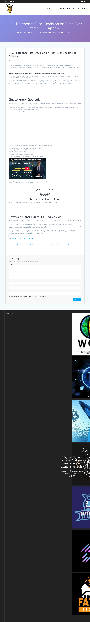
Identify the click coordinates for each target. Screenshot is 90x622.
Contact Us (50, 8)
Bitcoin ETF (14, 238)
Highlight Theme (77, 473)
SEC (34, 238)
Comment (11, 264)
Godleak (83, 8)
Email (10, 286)
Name (10, 280)
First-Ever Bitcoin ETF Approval (25, 238)
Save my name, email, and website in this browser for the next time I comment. (28, 296)
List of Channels (65, 8)
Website (11, 291)
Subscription (75, 8)
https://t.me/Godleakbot (45, 199)
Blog (57, 8)
